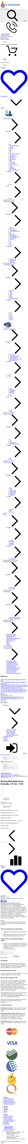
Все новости (4, 694)
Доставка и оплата (15, 903)
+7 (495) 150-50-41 (5, 33)
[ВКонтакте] (1, 901)
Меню (6, 702)
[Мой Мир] (6, 901)
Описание (3, 903)
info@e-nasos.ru (4, 38)
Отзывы (8, 903)
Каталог (3, 107)
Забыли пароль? (9, 761)
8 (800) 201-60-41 (5, 35)
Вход (2, 754)
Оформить (14, 44)
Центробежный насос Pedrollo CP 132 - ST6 (12, 698)
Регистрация (6, 754)
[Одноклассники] (3, 901)
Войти (25, 753)
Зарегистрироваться (5, 773)
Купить (3, 865)
